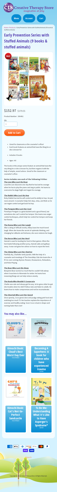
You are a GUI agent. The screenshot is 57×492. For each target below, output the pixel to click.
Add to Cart (14, 133)
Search (28, 457)
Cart (41, 18)
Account (29, 18)
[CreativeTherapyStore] (28, 11)
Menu (16, 18)
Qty (5, 120)
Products (12, 27)
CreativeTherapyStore (28, 476)
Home (6, 27)
